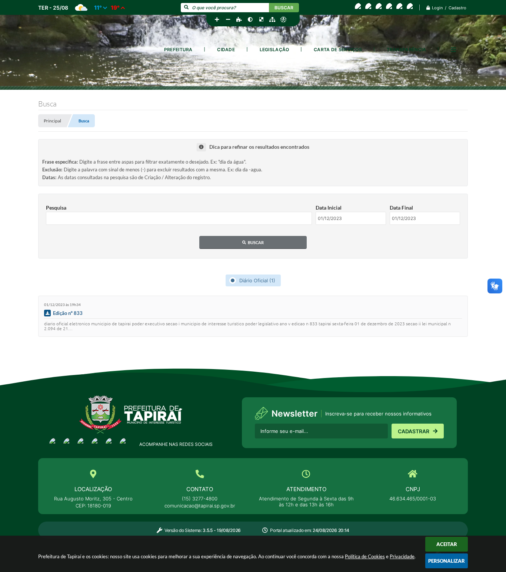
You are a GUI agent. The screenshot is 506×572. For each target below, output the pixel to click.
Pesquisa (56, 207)
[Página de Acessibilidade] (283, 19)
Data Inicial (329, 207)
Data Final (401, 207)
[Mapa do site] (272, 19)
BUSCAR (283, 7)
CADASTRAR (413, 431)
